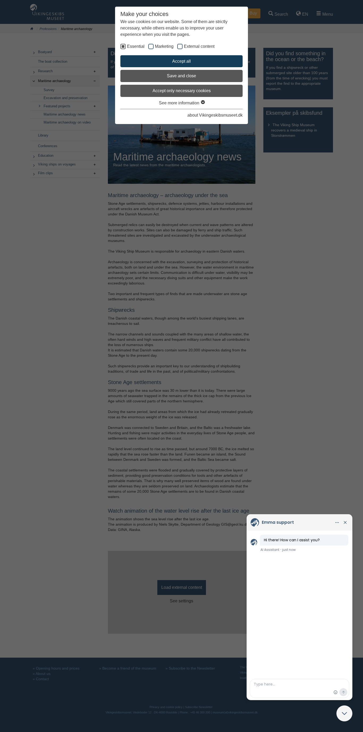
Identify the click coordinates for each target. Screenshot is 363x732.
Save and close (181, 76)
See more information (179, 103)
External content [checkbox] (199, 46)
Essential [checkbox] (136, 46)
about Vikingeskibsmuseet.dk (215, 115)
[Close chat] (344, 713)
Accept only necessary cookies (182, 90)
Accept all (181, 61)
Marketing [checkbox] (164, 46)
